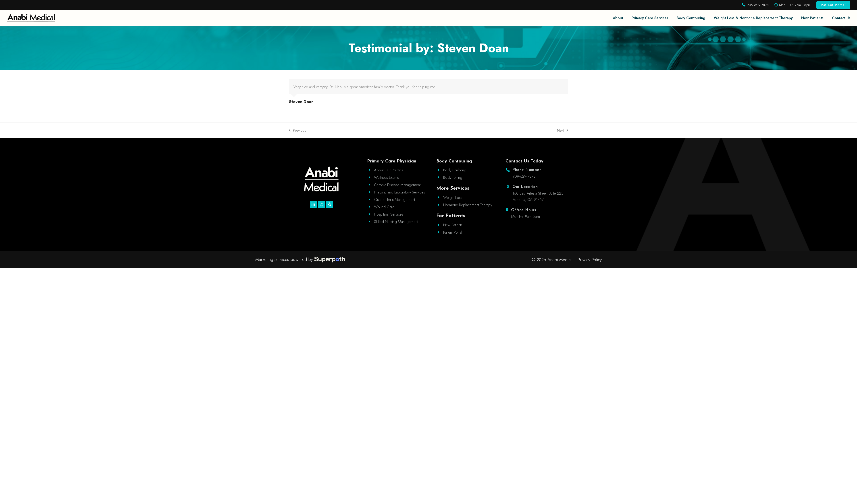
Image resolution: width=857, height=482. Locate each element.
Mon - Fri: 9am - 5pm (794, 4)
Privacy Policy (590, 260)
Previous (297, 130)
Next (561, 130)
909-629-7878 (757, 4)
